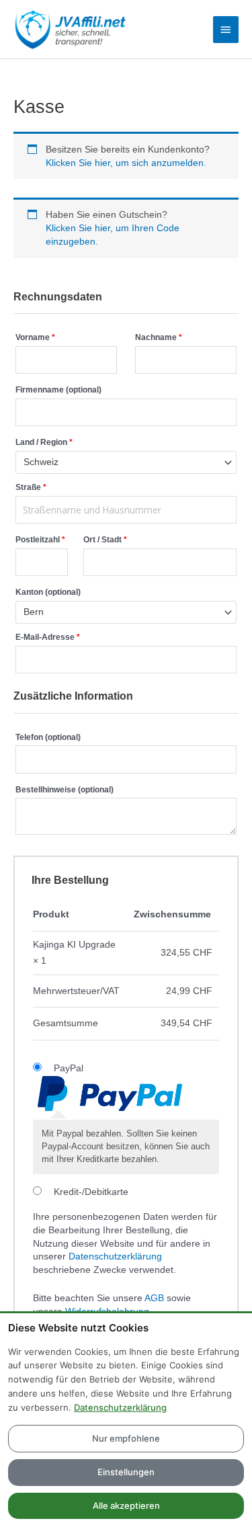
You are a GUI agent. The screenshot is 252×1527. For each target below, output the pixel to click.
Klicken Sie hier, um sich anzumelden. (126, 163)
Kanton (48, 592)
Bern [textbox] (34, 612)
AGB (154, 1298)
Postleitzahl (40, 539)
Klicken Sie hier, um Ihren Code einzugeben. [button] (112, 235)
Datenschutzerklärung (115, 1256)
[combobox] (126, 462)
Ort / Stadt (105, 539)
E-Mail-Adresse (47, 637)
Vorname (35, 337)
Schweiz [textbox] (41, 462)
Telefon (48, 737)
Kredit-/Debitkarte (91, 1192)
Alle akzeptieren (126, 1505)
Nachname (158, 337)
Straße (30, 487)
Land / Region (44, 442)
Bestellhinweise (64, 789)
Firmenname (58, 390)
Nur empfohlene (126, 1438)
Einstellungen (126, 1472)
